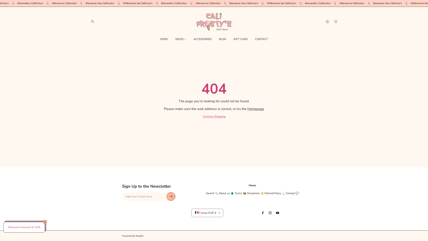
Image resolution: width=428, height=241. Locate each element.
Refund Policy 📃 (274, 193)
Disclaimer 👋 (255, 193)
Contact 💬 (292, 193)
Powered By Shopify (132, 235)
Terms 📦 (240, 193)
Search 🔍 (212, 193)
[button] (93, 21)
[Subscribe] (171, 196)
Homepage (255, 109)
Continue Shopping (214, 116)
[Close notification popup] (45, 222)
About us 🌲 (226, 193)
